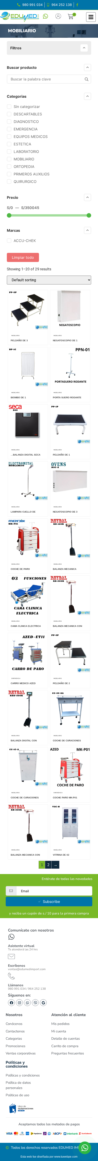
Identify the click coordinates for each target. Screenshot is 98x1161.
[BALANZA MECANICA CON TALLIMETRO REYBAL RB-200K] (70, 614)
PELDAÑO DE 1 (61, 454)
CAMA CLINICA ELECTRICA (26, 626)
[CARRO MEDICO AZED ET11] (28, 671)
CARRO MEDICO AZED (23, 683)
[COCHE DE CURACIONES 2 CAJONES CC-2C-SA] (70, 729)
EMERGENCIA (15, 678)
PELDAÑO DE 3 (19, 340)
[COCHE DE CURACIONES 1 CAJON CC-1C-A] (28, 786)
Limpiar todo (23, 257)
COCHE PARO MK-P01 (65, 797)
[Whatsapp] (27, 1002)
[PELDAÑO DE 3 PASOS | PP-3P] (28, 328)
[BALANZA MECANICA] (70, 557)
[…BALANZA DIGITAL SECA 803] (28, 443)
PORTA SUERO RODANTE (67, 397)
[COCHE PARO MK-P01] (70, 786)
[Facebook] (11, 1002)
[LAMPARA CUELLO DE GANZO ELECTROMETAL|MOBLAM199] (28, 500)
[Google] (43, 1002)
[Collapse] (84, 48)
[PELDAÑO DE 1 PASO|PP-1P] (70, 443)
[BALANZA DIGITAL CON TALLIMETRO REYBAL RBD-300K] (28, 729)
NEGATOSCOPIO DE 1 (65, 340)
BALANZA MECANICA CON (67, 626)
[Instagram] (19, 1002)
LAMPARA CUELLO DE (23, 512)
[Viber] (35, 1002)
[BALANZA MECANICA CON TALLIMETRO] (28, 843)
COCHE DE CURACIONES (67, 740)
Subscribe (51, 901)
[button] (70, 17)
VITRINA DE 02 (61, 855)
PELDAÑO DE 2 (61, 683)
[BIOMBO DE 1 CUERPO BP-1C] (28, 386)
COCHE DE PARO (20, 569)
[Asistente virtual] (11, 936)
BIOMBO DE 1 (18, 397)
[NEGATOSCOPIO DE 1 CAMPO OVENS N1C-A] (70, 328)
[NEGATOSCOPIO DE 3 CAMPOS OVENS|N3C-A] (70, 500)
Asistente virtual (21, 946)
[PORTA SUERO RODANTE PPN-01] (70, 386)
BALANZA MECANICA (64, 569)
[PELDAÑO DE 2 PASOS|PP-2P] (70, 671)
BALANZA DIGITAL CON (24, 740)
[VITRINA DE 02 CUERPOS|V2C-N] (70, 843)
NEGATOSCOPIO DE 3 (65, 512)
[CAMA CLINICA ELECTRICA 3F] (28, 614)
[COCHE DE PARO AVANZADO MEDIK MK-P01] (28, 557)
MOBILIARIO (15, 335)
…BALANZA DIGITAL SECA (25, 454)
